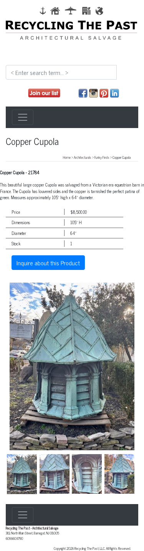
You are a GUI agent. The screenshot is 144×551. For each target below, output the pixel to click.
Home (67, 157)
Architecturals (82, 157)
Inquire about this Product (48, 263)
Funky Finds (101, 157)
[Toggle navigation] (22, 117)
